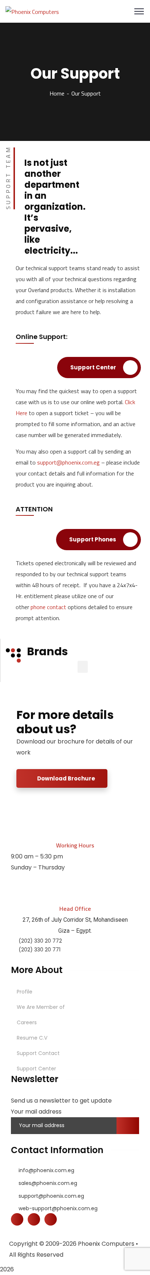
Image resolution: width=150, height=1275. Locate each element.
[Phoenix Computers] (32, 10)
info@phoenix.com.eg (46, 1170)
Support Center (36, 1068)
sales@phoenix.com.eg (48, 1183)
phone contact (48, 606)
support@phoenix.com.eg (68, 462)
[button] (83, 667)
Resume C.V (32, 1037)
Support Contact (38, 1053)
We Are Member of (41, 1007)
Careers (27, 1022)
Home (57, 93)
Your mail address (36, 1111)
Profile (24, 991)
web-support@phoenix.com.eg (58, 1208)
